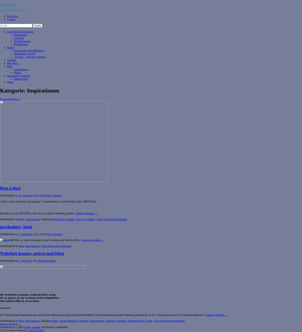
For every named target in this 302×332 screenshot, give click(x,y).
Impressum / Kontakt (18, 75)
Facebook (12, 16)
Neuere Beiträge (10, 99)
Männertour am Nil (24, 53)
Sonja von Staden (85, 219)
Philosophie (20, 34)
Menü (10, 82)
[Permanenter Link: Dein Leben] (54, 180)
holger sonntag (8, 4)
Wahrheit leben (136, 320)
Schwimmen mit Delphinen (29, 50)
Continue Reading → (86, 213)
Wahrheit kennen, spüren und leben (32, 253)
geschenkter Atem (16, 226)
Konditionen (21, 44)
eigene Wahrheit (68, 320)
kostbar (70, 219)
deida (55, 320)
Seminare (19, 38)
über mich (12, 63)
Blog (9, 66)
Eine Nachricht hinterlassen (112, 219)
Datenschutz (21, 78)
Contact (11, 19)
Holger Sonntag (53, 195)
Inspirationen (21, 69)
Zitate (149, 320)
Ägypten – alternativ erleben (29, 56)
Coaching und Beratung (20, 31)
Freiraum (83, 320)
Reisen (11, 47)
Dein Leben (10, 188)
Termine (11, 60)
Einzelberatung (22, 41)
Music (17, 72)
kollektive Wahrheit (116, 320)
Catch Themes (36, 330)
